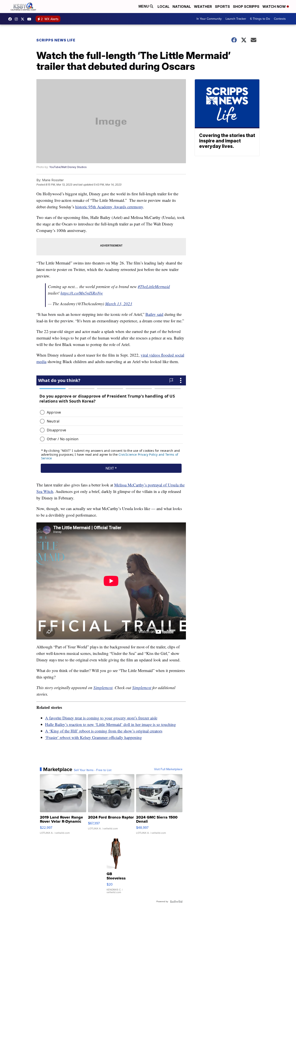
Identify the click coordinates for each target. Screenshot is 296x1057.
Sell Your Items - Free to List (92, 770)
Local (163, 6)
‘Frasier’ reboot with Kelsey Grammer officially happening (93, 737)
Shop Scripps (246, 6)
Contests (280, 18)
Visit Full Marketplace (168, 769)
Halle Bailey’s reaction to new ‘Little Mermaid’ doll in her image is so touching (110, 724)
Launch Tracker (236, 18)
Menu (144, 6)
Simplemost (102, 687)
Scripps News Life (55, 40)
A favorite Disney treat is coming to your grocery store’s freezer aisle (101, 718)
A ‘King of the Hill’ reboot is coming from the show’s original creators (103, 731)
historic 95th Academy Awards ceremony (109, 206)
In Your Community (209, 18)
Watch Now (274, 6)
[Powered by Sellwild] (176, 901)
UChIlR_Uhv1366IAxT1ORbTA (30, 19)
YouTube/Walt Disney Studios (68, 167)
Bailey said (154, 314)
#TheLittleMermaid (154, 286)
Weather (203, 6)
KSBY (23, 19)
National (181, 6)
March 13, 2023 (118, 303)
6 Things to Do (260, 18)
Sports (222, 6)
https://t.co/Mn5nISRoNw (81, 293)
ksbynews (11, 19)
